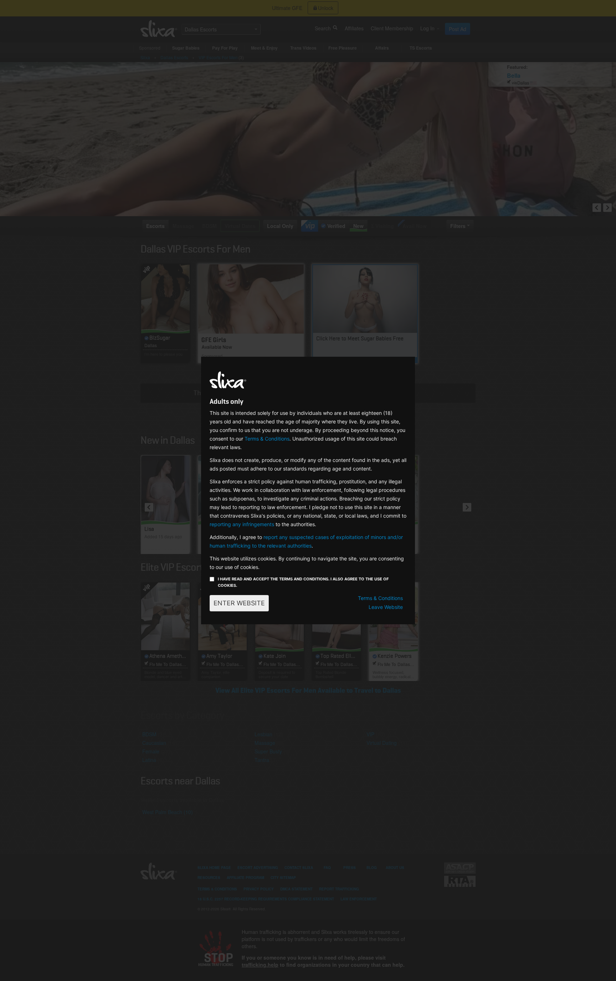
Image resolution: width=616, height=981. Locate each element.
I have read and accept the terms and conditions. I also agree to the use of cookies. (303, 582)
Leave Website (386, 607)
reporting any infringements (242, 524)
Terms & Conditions (267, 439)
